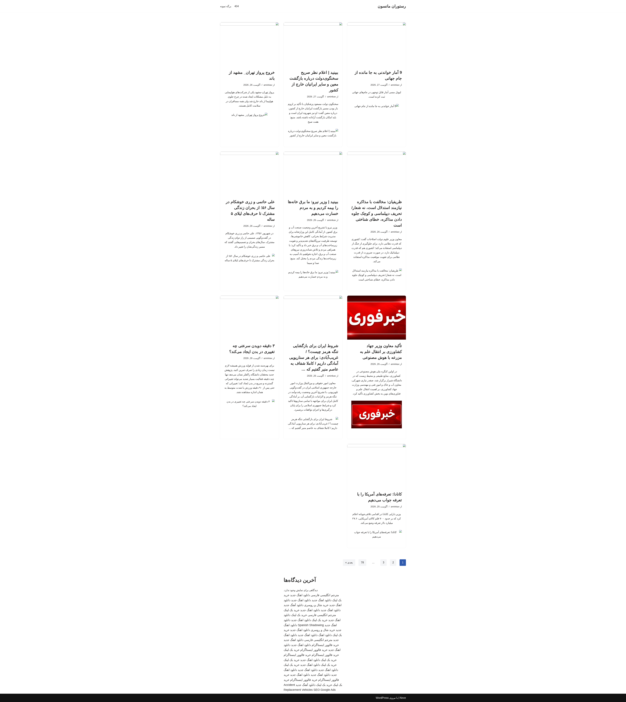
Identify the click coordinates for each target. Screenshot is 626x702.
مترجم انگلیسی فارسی (325, 595)
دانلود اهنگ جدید (300, 595)
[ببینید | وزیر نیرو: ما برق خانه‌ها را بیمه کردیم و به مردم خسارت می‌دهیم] (313, 174)
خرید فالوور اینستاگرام (325, 645)
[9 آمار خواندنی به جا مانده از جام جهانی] (376, 44)
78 (362, 562)
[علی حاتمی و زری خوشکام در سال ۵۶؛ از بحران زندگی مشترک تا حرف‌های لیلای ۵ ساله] (249, 174)
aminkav (395, 85)
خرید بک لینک (291, 610)
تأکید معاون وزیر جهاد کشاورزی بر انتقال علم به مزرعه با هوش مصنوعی (381, 352)
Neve (403, 697)
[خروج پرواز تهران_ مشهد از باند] (249, 44)
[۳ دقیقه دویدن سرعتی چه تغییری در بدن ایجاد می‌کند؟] (249, 318)
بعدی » (349, 562)
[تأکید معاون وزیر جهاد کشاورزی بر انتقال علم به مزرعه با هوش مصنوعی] (376, 318)
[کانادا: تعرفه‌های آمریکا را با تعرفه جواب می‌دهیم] (376, 466)
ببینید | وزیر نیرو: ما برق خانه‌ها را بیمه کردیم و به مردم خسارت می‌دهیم (313, 208)
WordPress (382, 697)
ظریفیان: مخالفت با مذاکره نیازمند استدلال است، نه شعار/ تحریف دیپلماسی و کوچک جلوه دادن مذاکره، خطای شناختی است (376, 213)
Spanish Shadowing (311, 625)
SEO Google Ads (324, 689)
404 (236, 6)
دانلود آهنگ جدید (293, 605)
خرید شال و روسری (316, 605)
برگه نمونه (225, 6)
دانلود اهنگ (325, 635)
